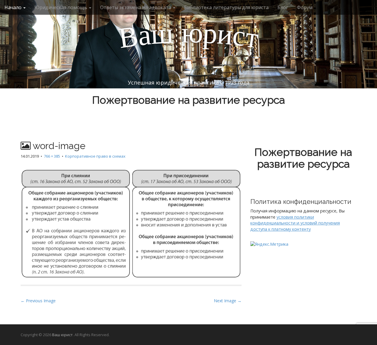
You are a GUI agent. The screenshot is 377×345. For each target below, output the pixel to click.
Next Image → (228, 300)
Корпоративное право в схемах (95, 156)
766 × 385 (52, 156)
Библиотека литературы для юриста (226, 7)
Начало (13, 7)
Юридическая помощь (61, 7)
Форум (304, 7)
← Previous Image (38, 300)
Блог (282, 7)
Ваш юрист (62, 334)
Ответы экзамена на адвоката (136, 7)
